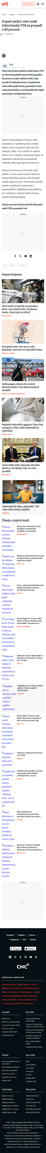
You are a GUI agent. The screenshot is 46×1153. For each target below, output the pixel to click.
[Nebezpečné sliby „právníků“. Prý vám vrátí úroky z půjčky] (23, 491)
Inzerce (32, 935)
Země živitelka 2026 (32, 1112)
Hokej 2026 (30, 1068)
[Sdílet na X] (20, 256)
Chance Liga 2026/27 (13, 1003)
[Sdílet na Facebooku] (15, 256)
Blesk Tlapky (23, 984)
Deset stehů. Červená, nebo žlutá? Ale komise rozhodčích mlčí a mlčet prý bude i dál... (29, 718)
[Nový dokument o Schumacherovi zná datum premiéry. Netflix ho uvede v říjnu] (8, 826)
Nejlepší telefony (8, 1099)
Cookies (37, 1138)
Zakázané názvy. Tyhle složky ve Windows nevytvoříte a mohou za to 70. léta (30, 658)
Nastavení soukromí (14, 1141)
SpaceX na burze (7, 1096)
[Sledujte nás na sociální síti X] (15, 957)
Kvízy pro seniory (8, 1028)
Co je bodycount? (8, 1035)
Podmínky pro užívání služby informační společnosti (22, 1136)
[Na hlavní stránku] (5, 4)
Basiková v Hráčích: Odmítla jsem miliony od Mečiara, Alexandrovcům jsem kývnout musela (29, 847)
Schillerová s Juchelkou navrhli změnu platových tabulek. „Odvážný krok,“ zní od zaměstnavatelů (29, 773)
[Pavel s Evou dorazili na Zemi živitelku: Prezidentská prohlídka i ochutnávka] (8, 538)
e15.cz (4, 14)
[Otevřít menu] (42, 3)
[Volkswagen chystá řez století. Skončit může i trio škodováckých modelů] (23, 369)
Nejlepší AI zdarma (8, 1102)
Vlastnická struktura (30, 1141)
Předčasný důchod (32, 1096)
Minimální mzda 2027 (33, 1109)
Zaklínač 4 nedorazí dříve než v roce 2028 (30, 754)
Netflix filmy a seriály (9, 1112)
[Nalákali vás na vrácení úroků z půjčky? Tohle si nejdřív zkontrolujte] (9, 698)
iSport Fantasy (15, 988)
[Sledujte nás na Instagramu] (25, 957)
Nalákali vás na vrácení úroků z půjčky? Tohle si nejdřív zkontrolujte (30, 688)
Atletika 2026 (30, 1078)
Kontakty (10, 935)
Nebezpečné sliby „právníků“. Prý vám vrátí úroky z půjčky (20, 508)
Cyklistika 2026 (31, 1081)
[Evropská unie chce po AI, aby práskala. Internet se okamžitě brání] (23, 332)
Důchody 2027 (31, 1106)
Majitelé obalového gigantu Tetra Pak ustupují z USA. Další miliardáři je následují (22, 427)
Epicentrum (6, 1018)
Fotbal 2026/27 (31, 1065)
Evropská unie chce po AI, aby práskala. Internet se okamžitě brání (22, 348)
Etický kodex (10, 1147)
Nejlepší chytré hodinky (10, 1106)
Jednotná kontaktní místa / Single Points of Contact (22, 1144)
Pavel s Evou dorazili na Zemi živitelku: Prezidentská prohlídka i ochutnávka (29, 528)
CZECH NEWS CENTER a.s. (31, 1122)
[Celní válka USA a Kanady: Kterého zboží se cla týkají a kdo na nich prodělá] (23, 450)
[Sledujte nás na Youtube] (31, 957)
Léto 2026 (30, 1012)
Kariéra (33, 940)
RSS (24, 940)
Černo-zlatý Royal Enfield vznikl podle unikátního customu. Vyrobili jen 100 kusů (30, 587)
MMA (28, 1061)
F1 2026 (28, 1075)
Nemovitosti (14, 992)
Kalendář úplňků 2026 (9, 1032)
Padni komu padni (8, 1074)
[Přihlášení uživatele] (38, 3)
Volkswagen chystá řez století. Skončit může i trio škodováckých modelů (20, 387)
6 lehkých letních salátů (34, 1047)
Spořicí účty (30, 1099)
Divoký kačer (6, 1080)
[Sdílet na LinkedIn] (31, 256)
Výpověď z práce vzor (9, 1077)
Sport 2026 (30, 1055)
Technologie (7, 1089)
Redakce (21, 935)
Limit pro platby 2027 (33, 1102)
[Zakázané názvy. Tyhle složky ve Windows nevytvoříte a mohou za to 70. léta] (8, 667)
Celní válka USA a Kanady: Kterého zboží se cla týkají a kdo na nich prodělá (21, 468)
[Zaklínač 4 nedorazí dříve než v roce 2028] (8, 759)
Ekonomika (31, 1089)
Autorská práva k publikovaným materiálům (22, 1133)
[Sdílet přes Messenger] (25, 256)
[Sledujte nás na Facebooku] (20, 957)
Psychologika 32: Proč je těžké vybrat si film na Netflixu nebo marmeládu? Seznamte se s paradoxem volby (29, 621)
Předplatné (14, 940)
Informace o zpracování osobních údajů (19, 1138)
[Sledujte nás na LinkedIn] (10, 957)
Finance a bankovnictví (26, 14)
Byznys (12, 14)
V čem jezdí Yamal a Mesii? (11, 1025)
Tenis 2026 (29, 1071)
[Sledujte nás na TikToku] (36, 957)
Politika (5, 1055)
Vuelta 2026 (28, 1003)
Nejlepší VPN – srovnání (10, 1109)
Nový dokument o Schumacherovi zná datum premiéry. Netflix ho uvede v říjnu (28, 814)
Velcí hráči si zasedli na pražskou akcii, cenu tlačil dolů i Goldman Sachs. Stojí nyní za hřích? (20, 309)
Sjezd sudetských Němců (10, 1067)
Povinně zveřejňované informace (28, 1147)
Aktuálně (6, 1012)
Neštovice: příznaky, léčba (11, 1022)
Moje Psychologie (9, 984)
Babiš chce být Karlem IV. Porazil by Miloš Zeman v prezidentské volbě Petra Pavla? (30, 558)
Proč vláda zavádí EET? (10, 1070)
